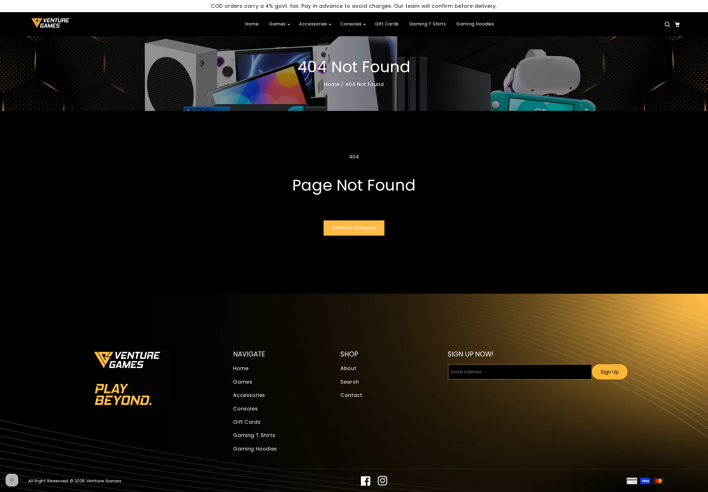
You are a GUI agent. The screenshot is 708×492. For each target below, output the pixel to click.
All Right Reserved (48, 481)
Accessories (249, 395)
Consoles (245, 408)
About (348, 368)
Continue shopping (354, 228)
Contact (351, 395)
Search (349, 381)
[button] (667, 24)
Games (242, 381)
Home (331, 84)
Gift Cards (247, 421)
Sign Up (609, 371)
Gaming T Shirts (254, 435)
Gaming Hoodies (255, 448)
